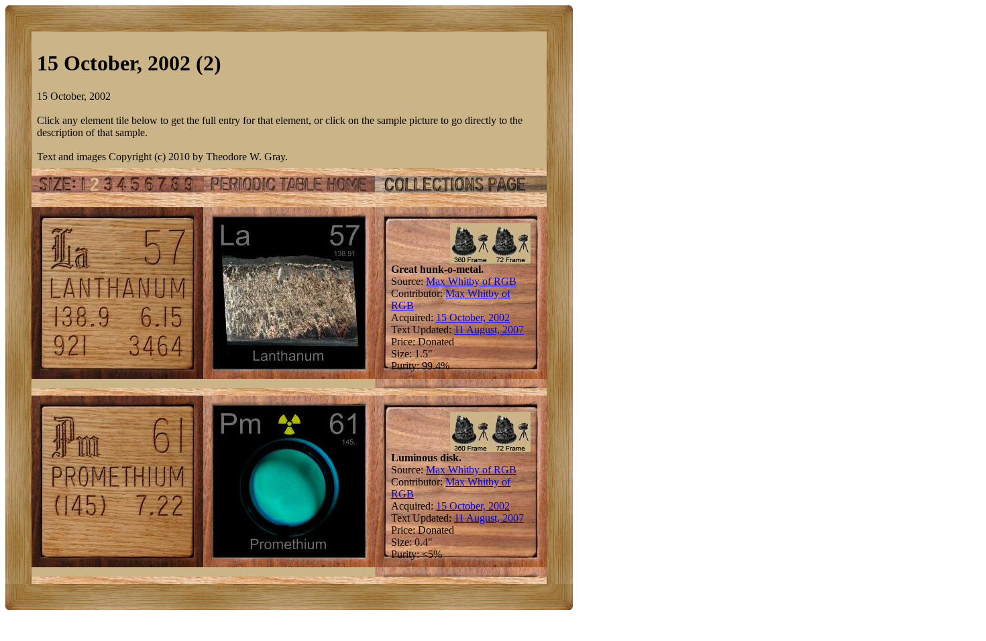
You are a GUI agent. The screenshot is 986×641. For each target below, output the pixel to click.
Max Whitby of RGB (471, 281)
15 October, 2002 (473, 317)
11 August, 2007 (489, 329)
